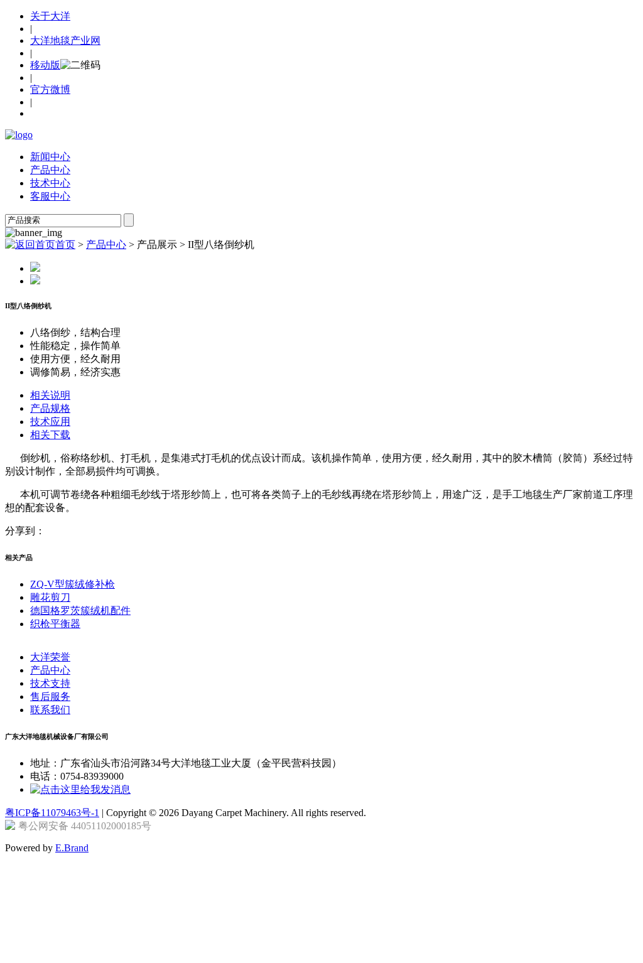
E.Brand (72, 847)
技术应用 (50, 421)
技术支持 (50, 683)
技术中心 (50, 183)
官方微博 (50, 89)
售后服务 (50, 696)
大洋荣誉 (50, 657)
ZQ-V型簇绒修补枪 (72, 584)
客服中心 (50, 196)
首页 (65, 244)
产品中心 (50, 169)
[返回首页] (19, 134)
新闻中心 (50, 156)
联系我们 (50, 709)
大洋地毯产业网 (65, 40)
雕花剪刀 (50, 597)
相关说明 (50, 395)
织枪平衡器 (55, 623)
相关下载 (50, 434)
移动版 (45, 65)
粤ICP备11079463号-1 (52, 812)
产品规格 (50, 408)
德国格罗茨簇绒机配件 (80, 610)
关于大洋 (50, 16)
